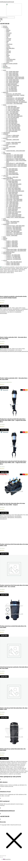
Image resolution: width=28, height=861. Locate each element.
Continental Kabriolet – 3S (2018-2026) (16, 102)
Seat (7, 53)
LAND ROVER (7, 153)
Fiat (7, 37)
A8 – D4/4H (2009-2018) (12, 81)
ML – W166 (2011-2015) (12, 206)
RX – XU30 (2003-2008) (12, 174)
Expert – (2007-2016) (11, 223)
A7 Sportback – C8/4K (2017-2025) (15, 78)
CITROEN (5, 134)
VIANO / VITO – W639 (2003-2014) (15, 217)
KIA (4, 152)
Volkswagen (9, 60)
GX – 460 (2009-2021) (12, 168)
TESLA (5, 239)
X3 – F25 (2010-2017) (11, 118)
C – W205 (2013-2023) (12, 181)
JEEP (4, 149)
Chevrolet (9, 33)
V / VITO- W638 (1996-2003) (13, 216)
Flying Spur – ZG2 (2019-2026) (14, 103)
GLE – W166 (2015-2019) (12, 196)
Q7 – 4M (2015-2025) (11, 89)
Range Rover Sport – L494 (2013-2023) (16, 166)
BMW (7, 31)
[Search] (1, 19)
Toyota (8, 58)
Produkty (5, 27)
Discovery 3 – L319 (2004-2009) (14, 155)
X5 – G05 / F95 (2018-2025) (13, 125)
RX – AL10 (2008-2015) (12, 173)
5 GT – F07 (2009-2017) (12, 111)
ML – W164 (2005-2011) (12, 205)
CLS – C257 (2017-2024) (12, 186)
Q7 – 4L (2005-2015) (11, 88)
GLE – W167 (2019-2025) (12, 198)
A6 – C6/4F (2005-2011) (12, 73)
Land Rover (9, 44)
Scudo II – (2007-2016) (12, 143)
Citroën (8, 34)
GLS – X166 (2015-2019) (12, 202)
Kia (7, 42)
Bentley (8, 30)
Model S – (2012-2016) (12, 241)
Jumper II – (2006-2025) (12, 135)
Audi (7, 28)
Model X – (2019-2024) (12, 246)
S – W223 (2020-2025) (12, 213)
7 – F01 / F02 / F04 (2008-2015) (14, 116)
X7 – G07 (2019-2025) (11, 131)
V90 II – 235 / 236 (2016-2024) (14, 261)
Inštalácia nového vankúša (10, 63)
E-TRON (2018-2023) (11, 84)
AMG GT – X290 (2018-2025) (13, 180)
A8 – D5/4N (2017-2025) (12, 82)
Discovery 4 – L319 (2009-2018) (14, 156)
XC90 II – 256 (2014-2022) (13, 264)
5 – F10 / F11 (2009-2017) (12, 109)
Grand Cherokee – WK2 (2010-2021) (15, 150)
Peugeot (8, 51)
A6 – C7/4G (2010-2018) (12, 74)
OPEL (4, 218)
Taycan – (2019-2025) (11, 235)
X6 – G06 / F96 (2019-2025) (13, 130)
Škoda (8, 55)
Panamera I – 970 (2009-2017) (14, 232)
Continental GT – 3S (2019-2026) (14, 99)
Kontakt (5, 66)
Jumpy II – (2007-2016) (12, 136)
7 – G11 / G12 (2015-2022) (12, 117)
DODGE (5, 138)
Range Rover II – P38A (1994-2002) (15, 159)
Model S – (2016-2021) (12, 242)
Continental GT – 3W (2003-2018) (15, 98)
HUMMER (5, 145)
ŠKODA (5, 238)
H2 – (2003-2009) (10, 146)
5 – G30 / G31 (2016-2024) (13, 110)
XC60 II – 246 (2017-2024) (13, 263)
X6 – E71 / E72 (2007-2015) (13, 127)
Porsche (8, 52)
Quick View (4, 306)
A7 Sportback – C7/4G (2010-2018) (15, 77)
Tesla (7, 56)
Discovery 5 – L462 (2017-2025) (14, 157)
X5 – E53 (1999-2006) (11, 121)
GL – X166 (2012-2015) (12, 193)
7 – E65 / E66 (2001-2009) (13, 114)
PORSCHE (6, 224)
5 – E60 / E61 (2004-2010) (13, 107)
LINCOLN (5, 175)
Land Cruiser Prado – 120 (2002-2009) (16, 249)
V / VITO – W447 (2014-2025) (13, 214)
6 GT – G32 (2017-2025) (12, 113)
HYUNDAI (5, 148)
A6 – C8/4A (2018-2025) (12, 75)
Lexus (7, 45)
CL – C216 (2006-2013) (12, 182)
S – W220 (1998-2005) (12, 209)
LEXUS (5, 167)
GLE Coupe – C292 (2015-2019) (14, 200)
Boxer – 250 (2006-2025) (12, 221)
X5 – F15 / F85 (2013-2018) (13, 124)
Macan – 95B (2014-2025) (13, 231)
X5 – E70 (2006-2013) (11, 123)
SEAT (4, 236)
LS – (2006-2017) (10, 171)
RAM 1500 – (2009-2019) (12, 139)
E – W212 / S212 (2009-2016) (13, 189)
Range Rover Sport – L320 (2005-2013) (16, 164)
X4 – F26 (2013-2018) (11, 120)
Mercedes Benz (10, 48)
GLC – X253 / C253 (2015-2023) (14, 195)
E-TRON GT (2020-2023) (12, 85)
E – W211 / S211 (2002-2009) (13, 188)
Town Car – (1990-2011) (12, 177)
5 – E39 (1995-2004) (11, 106)
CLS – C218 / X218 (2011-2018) (13, 184)
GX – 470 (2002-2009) (12, 170)
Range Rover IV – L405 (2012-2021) (15, 163)
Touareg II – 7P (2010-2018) (13, 257)
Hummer (8, 38)
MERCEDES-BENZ (8, 178)
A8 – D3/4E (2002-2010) (12, 80)
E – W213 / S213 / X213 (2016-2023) (15, 191)
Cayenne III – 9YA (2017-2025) (14, 230)
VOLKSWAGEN (7, 253)
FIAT (4, 141)
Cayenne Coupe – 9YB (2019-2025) (15, 225)
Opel (7, 49)
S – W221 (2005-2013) (11, 210)
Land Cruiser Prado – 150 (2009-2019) (16, 250)
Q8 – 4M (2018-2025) (11, 91)
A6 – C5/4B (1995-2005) (12, 71)
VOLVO (5, 260)
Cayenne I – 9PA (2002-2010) (13, 227)
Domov (5, 26)
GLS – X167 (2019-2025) (12, 203)
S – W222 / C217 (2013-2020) (13, 211)
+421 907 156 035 (4, 23)
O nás (4, 65)
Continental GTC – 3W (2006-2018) (15, 100)
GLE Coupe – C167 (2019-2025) (14, 199)
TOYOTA (5, 248)
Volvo (7, 62)
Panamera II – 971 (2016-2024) (14, 234)
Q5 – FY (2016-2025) (11, 86)
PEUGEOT (6, 220)
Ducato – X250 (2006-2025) (13, 142)
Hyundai (8, 40)
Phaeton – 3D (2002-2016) (13, 255)
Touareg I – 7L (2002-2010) (13, 256)
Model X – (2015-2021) (12, 245)
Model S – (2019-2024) (12, 243)
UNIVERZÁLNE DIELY (9, 252)
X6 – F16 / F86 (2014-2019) (13, 128)
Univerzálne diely (10, 59)
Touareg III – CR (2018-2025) (13, 259)
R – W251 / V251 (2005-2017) (13, 207)
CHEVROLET (6, 132)
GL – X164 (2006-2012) (12, 192)
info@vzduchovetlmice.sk (7, 1)
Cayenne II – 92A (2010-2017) (13, 228)
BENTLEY (5, 92)
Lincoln (8, 47)
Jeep (7, 41)
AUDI (4, 70)
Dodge (8, 35)
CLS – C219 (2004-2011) (12, 185)
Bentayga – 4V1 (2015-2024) (13, 93)
